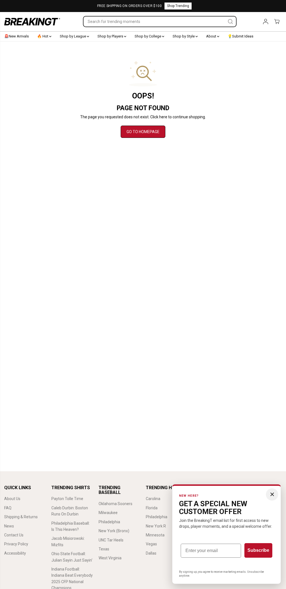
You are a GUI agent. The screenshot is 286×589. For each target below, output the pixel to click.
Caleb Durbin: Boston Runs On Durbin (69, 511)
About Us (12, 498)
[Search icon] (230, 21)
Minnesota (155, 535)
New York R (156, 526)
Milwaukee (108, 512)
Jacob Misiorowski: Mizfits (68, 541)
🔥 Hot (43, 36)
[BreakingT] (32, 22)
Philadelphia (109, 522)
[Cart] (277, 22)
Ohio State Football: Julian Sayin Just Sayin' (71, 557)
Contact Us (13, 535)
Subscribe (258, 550)
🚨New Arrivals (16, 36)
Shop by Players (110, 36)
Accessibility (15, 553)
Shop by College (148, 36)
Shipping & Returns (21, 517)
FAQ (7, 508)
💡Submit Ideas (240, 36)
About (211, 36)
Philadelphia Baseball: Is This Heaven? (70, 526)
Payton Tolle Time (67, 498)
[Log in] (266, 22)
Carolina (153, 498)
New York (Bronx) (114, 531)
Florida (152, 508)
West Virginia (110, 558)
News (9, 526)
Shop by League (73, 36)
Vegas (151, 544)
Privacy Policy (16, 544)
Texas (104, 549)
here (163, 117)
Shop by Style (184, 36)
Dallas (151, 553)
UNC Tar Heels (111, 540)
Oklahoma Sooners (115, 503)
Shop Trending (178, 6)
